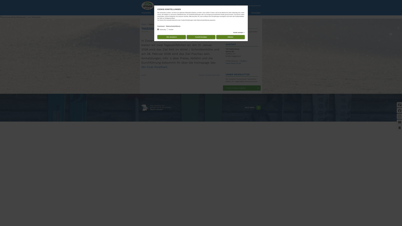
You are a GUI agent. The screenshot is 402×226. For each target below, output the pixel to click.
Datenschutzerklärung (173, 26)
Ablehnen (230, 37)
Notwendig (162, 29)
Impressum (161, 26)
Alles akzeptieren (171, 37)
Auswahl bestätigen (201, 37)
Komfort (171, 29)
